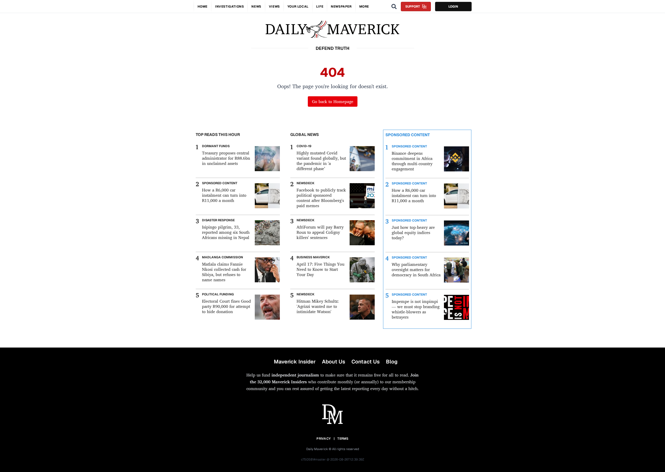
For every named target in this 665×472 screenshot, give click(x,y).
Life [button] (319, 6)
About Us (333, 361)
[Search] (394, 6)
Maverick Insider (295, 361)
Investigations (229, 6)
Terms (343, 439)
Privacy (323, 439)
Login (453, 6)
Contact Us (365, 361)
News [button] (256, 6)
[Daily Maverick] (332, 29)
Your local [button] (298, 6)
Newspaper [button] (341, 6)
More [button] (364, 6)
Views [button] (274, 6)
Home (202, 6)
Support (412, 6)
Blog (391, 361)
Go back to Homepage (332, 101)
